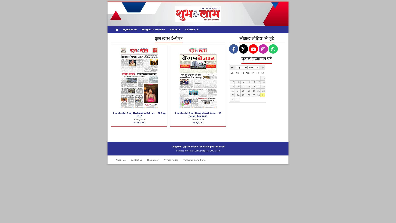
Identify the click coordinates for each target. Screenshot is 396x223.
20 (254, 91)
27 (254, 95)
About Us (175, 29)
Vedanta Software (195, 151)
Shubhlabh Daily (195, 146)
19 (249, 91)
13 (254, 86)
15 (263, 86)
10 (238, 86)
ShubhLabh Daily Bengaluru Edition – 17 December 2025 (198, 115)
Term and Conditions (194, 160)
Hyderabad (130, 29)
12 (249, 86)
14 (258, 86)
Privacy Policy (171, 160)
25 (243, 95)
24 (238, 95)
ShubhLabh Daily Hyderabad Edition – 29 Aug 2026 (139, 115)
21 (258, 91)
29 (263, 95)
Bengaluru (198, 122)
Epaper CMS (208, 151)
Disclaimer (153, 160)
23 (233, 95)
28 (258, 95)
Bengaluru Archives (153, 29)
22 (263, 91)
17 (238, 91)
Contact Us (191, 29)
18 (243, 91)
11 (243, 86)
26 (249, 95)
